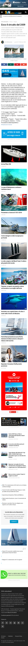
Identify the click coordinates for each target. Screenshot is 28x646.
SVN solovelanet (4, 21)
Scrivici (2, 637)
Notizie (11, 21)
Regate (15, 21)
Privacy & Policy (18, 636)
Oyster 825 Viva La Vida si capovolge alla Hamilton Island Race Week (16, 435)
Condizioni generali (5, 615)
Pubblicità (10, 636)
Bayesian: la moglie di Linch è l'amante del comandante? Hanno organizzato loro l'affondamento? (17, 466)
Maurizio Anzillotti (12, 612)
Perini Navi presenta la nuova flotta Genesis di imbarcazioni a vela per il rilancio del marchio (12, 339)
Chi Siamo (3, 636)
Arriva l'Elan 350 (6, 164)
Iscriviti (14, 521)
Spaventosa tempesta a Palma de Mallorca (12, 495)
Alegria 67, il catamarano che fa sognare (12, 559)
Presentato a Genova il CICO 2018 (11, 212)
